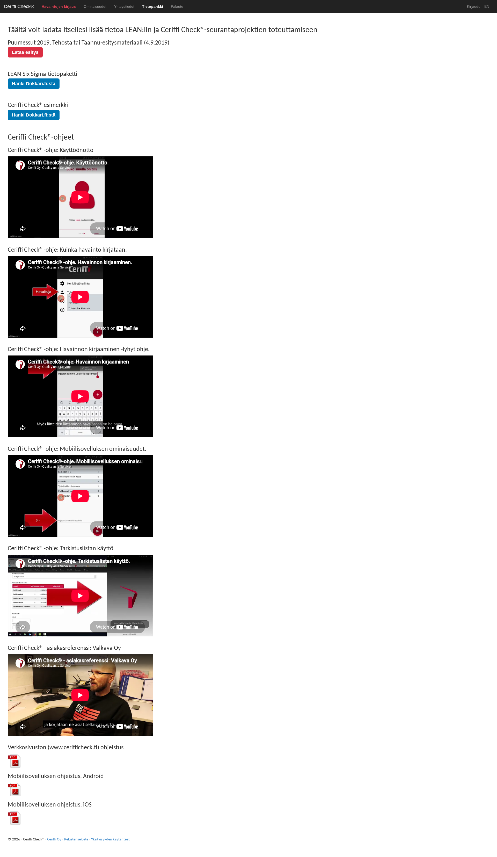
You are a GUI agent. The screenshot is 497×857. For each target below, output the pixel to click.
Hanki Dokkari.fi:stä (33, 83)
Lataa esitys (25, 52)
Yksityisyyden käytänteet (110, 839)
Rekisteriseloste (76, 839)
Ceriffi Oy (54, 839)
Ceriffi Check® (19, 6)
